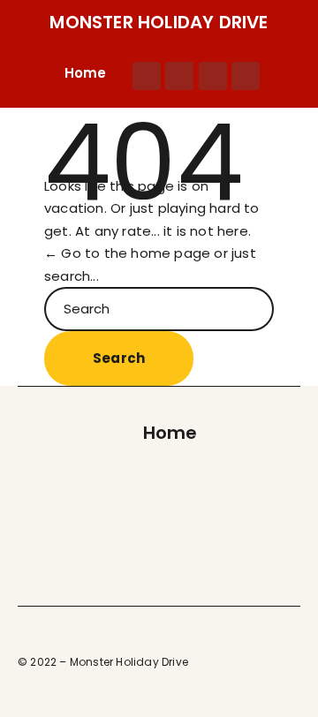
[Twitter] (179, 76)
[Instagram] (245, 76)
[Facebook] (146, 76)
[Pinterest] (213, 76)
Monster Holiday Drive (158, 22)
